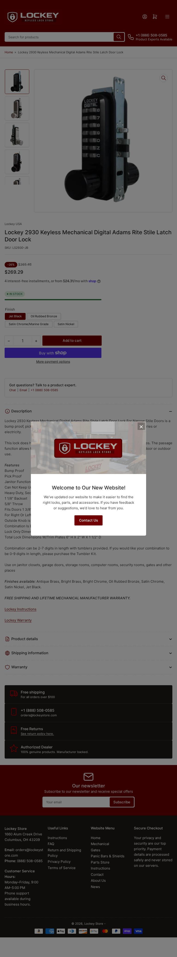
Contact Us (88, 520)
